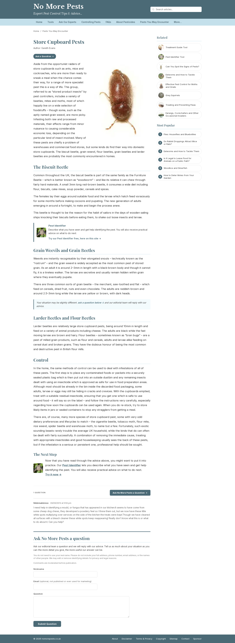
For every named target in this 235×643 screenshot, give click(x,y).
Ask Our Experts (67, 22)
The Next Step (45, 454)
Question (38, 593)
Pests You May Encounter (154, 22)
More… (178, 22)
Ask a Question (43, 56)
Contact (185, 638)
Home (39, 22)
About (115, 638)
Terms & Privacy (144, 638)
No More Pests (58, 7)
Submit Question (47, 624)
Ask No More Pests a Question (129, 492)
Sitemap (174, 638)
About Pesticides (125, 22)
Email (62, 581)
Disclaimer (127, 638)
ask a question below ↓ (91, 302)
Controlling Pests (91, 22)
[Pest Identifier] (38, 469)
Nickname (38, 569)
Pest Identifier (57, 225)
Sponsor (197, 638)
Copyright (161, 638)
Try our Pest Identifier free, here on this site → (74, 238)
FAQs (108, 22)
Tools (50, 22)
